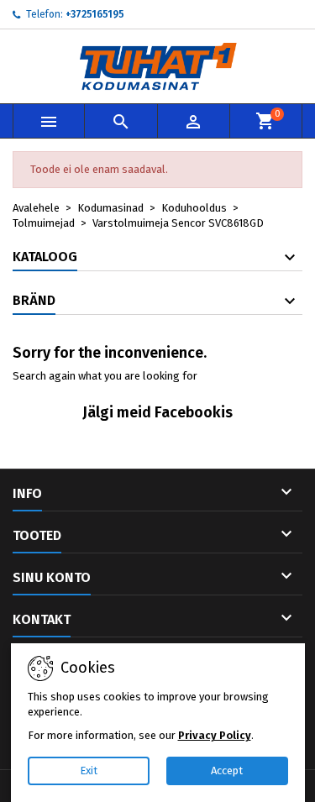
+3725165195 (95, 14)
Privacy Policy (214, 735)
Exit (88, 770)
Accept (227, 770)
